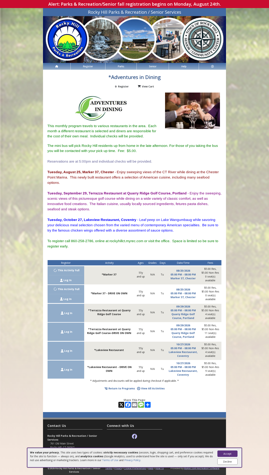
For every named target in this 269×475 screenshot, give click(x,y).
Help (183, 66)
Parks (121, 66)
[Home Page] (56, 66)
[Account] (212, 66)
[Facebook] (134, 436)
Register (88, 66)
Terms (108, 468)
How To (160, 468)
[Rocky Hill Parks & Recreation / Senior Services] (134, 39)
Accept (227, 453)
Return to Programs (121, 388)
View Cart (148, 86)
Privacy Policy (132, 460)
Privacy (118, 468)
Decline (227, 461)
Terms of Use (110, 460)
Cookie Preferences (135, 468)
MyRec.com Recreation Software (201, 468)
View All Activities (152, 388)
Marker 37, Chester (183, 278)
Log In (67, 280)
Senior (152, 66)
